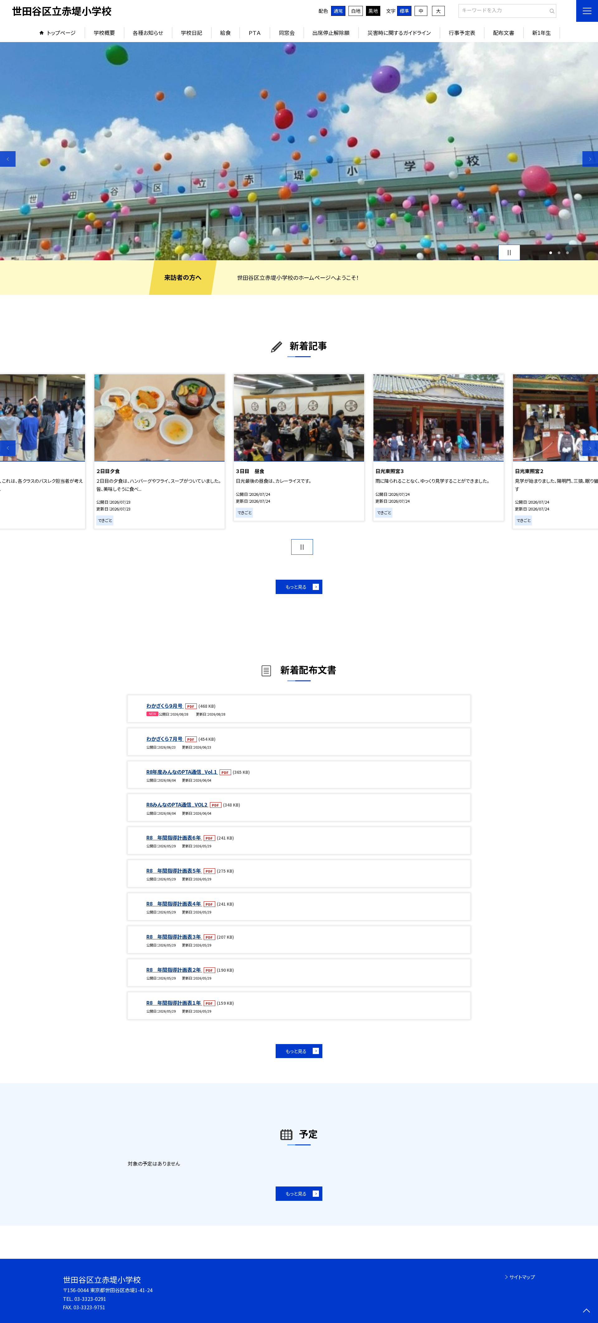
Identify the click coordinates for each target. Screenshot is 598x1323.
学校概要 (104, 32)
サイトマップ (522, 1277)
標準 (404, 10)
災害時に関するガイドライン (399, 32)
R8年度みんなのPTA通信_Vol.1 (182, 771)
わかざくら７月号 (165, 738)
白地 (355, 10)
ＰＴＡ (255, 32)
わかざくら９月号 (165, 705)
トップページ (61, 32)
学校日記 (191, 32)
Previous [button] (8, 159)
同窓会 (287, 32)
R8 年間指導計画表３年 (174, 936)
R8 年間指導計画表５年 (174, 870)
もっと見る (296, 586)
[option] (299, 151)
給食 (225, 32)
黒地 (373, 10)
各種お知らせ (148, 32)
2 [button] (559, 252)
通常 (338, 10)
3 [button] (567, 252)
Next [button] (590, 159)
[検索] (550, 9)
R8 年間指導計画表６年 (174, 837)
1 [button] (550, 252)
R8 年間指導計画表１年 (174, 1002)
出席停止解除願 (330, 32)
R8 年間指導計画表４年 (174, 903)
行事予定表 (462, 32)
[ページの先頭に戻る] (586, 1311)
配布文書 (503, 32)
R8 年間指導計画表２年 (174, 969)
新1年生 (541, 32)
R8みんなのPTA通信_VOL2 (177, 804)
